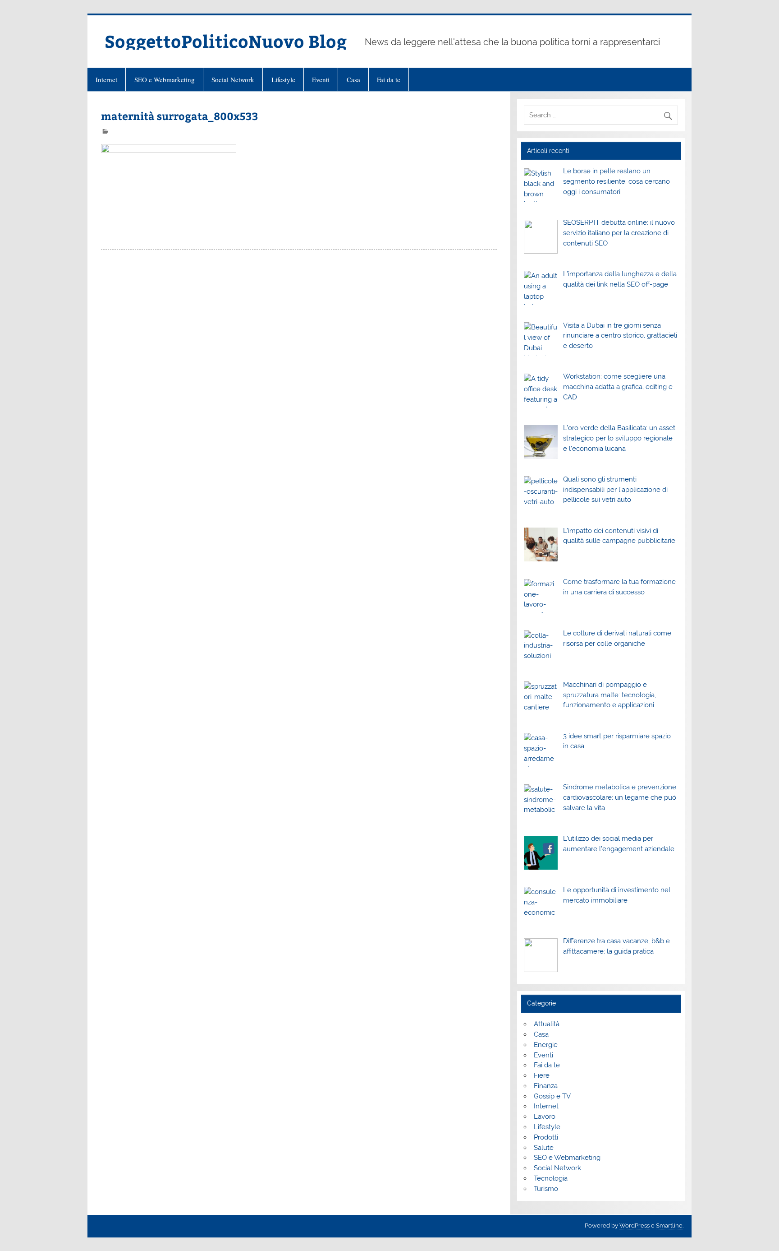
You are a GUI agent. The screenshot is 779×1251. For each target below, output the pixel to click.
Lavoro (544, 1116)
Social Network (232, 79)
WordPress (634, 1225)
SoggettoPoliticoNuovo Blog (226, 40)
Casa (353, 79)
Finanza (546, 1086)
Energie (546, 1045)
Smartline (669, 1225)
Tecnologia (551, 1178)
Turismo (546, 1189)
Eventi (321, 79)
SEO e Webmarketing (164, 79)
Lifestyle (283, 79)
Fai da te (388, 79)
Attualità (546, 1024)
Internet (106, 79)
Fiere (542, 1075)
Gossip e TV (552, 1096)
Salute (544, 1148)
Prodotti (546, 1137)
